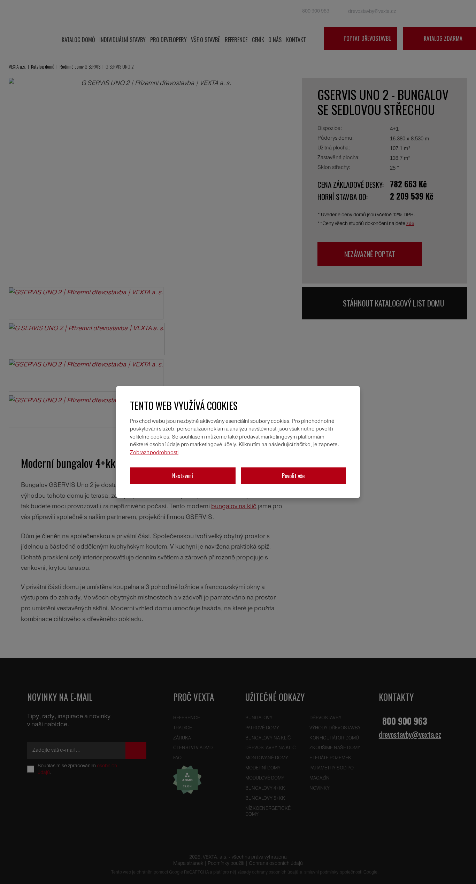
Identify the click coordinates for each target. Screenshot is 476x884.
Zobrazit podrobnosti (154, 453)
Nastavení (182, 476)
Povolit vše (293, 476)
